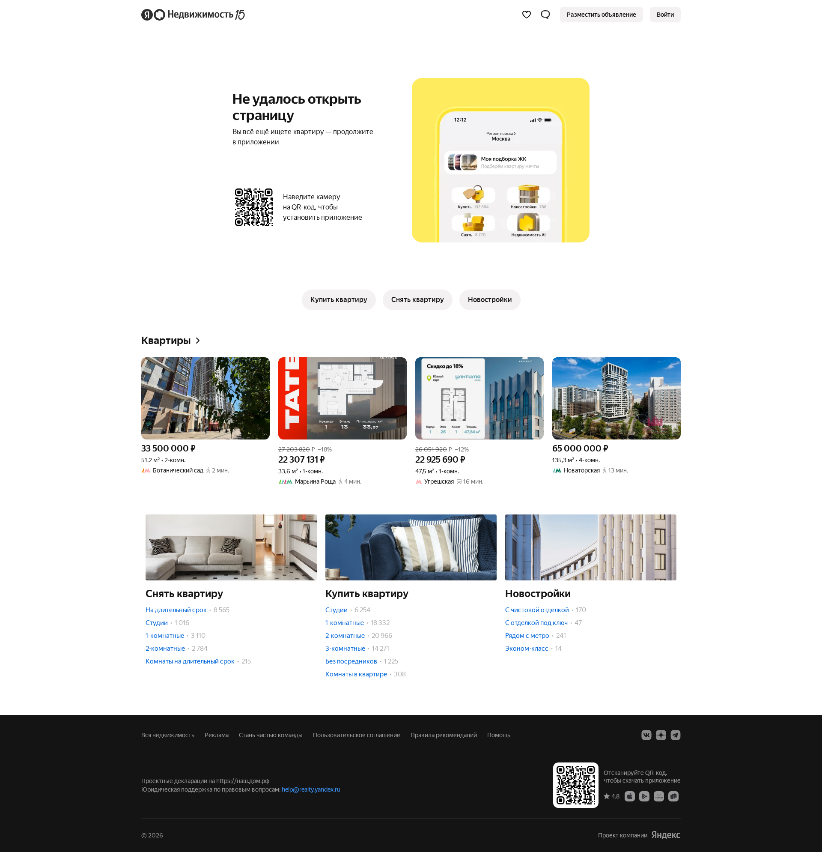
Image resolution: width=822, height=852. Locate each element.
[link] (665, 14)
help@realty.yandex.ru (311, 789)
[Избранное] (526, 14)
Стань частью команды (271, 735)
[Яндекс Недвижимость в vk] (646, 735)
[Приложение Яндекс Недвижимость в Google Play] (644, 795)
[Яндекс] (666, 835)
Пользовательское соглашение (356, 735)
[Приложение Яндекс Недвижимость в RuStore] (673, 795)
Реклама (217, 735)
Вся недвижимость (167, 735)
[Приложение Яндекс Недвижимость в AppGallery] (659, 795)
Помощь (498, 735)
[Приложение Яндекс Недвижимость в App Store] (630, 795)
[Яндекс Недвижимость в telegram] (675, 735)
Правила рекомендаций (444, 735)
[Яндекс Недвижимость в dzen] (661, 735)
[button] (545, 14)
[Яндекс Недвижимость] (193, 15)
